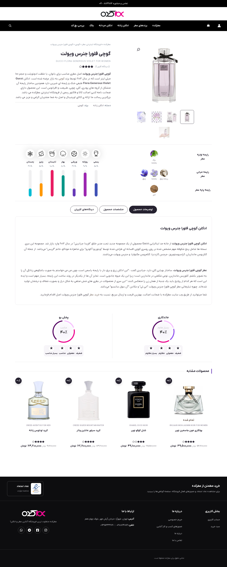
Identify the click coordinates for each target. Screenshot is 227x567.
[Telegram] (29, 530)
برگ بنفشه (154, 161)
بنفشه (154, 179)
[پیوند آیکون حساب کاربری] (219, 25)
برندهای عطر (140, 25)
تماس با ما (177, 540)
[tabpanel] (113, 261)
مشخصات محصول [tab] (113, 209)
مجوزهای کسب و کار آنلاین (169, 526)
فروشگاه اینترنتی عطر (92, 44)
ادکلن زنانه (123, 25)
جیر (154, 194)
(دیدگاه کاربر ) (102, 66)
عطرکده (156, 25)
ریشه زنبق (164, 179)
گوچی (77, 44)
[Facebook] (37, 530)
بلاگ (91, 25)
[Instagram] (45, 530)
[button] (138, 49)
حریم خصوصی (175, 519)
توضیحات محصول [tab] (143, 209)
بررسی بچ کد (75, 23)
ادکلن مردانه (105, 25)
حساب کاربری (214, 519)
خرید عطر (94, 294)
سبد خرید (215, 526)
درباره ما (178, 533)
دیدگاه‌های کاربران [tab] (84, 209)
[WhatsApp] (21, 530)
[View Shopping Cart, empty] (208, 26)
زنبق (144, 179)
